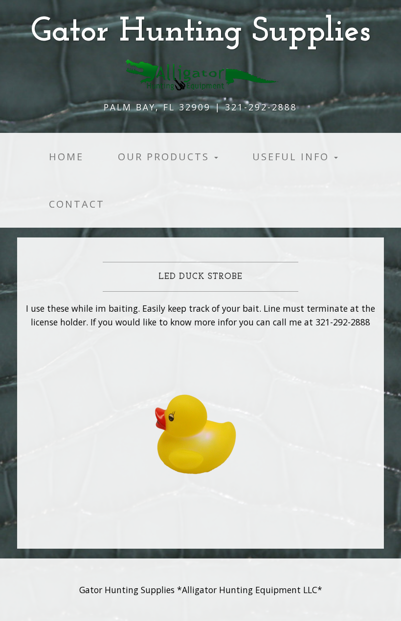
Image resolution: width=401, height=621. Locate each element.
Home (66, 156)
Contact (77, 204)
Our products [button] (165, 156)
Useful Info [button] (292, 156)
